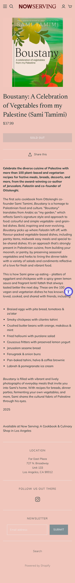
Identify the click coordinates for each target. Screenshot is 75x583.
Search (37, 551)
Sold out (37, 137)
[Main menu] (5, 6)
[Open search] (11, 6)
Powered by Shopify (37, 565)
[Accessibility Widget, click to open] (68, 291)
